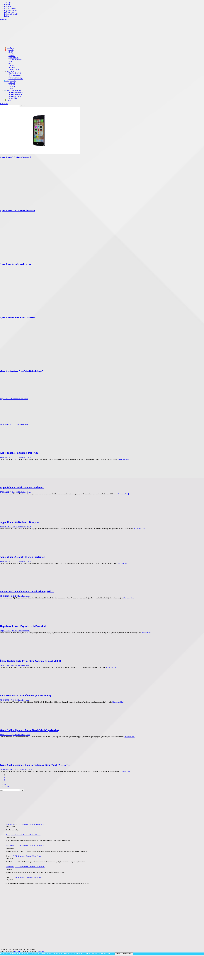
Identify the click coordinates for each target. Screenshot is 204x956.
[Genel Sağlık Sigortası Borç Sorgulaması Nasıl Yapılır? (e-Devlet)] (20, 760)
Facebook (11, 83)
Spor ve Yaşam (13, 58)
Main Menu (4, 104)
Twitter (10, 88)
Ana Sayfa (7, 3)
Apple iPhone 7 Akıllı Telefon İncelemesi (14, 399)
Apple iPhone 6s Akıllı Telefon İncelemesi (14, 424)
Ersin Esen (22, 457)
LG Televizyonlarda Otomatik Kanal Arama (30, 824)
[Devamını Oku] (123, 459)
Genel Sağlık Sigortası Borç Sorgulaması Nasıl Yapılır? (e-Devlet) (35, 764)
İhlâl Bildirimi (9, 12)
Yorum (29, 457)
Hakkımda (7, 4)
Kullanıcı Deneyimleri (15, 79)
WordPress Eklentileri (15, 94)
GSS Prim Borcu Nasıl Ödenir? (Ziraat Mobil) (25, 695)
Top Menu (3, 19)
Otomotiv (11, 67)
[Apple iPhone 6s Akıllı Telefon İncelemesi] (20, 552)
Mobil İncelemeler (14, 77)
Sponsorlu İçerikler (14, 69)
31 (5, 784)
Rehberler (11, 56)
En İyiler (11, 54)
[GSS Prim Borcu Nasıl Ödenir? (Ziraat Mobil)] (20, 691)
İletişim (6, 16)
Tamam (117, 953)
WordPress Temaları (15, 96)
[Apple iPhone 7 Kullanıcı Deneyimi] (20, 448)
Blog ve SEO (13, 98)
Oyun (10, 63)
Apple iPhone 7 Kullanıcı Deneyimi (19, 452)
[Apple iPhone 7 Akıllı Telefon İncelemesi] (20, 483)
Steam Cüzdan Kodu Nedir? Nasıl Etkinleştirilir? (27, 591)
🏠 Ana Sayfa (9, 48)
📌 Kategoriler (9, 50)
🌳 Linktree (8, 100)
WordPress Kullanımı (15, 92)
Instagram (11, 85)
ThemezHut (41, 951)
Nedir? (10, 52)
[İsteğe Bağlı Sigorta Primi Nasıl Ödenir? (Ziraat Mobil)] (20, 656)
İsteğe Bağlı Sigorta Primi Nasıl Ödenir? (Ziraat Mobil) (30, 660)
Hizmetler (7, 6)
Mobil (10, 61)
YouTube (11, 86)
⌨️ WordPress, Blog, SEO (13, 90)
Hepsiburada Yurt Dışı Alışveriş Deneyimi (23, 626)
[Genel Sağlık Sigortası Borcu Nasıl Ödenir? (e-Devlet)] (20, 726)
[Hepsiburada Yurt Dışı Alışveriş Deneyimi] (20, 622)
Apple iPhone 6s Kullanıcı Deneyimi (19, 522)
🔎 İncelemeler (9, 71)
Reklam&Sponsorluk (11, 14)
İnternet (11, 65)
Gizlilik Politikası (10, 8)
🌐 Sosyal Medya (10, 81)
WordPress (17, 951)
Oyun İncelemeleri (14, 75)
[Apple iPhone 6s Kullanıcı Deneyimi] (20, 518)
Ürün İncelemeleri (14, 73)
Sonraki (6, 786)
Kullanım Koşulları (10, 10)
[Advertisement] (38, 40)
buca (8, 835)
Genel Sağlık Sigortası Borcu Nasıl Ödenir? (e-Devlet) (29, 730)
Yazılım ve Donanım (15, 59)
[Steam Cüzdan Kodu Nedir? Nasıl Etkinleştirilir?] (20, 587)
